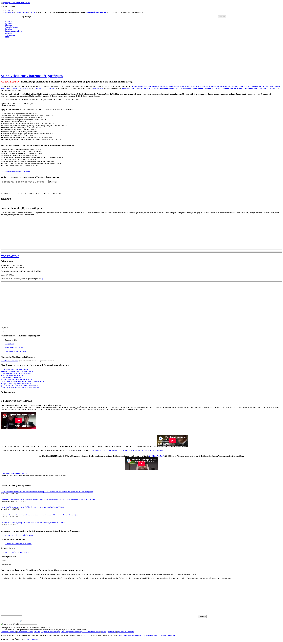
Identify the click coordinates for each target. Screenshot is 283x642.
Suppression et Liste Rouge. (50, 632)
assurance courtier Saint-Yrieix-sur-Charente (16, 383)
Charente (33, 12)
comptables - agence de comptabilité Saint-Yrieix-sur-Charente (23, 381)
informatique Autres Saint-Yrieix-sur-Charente (17, 371)
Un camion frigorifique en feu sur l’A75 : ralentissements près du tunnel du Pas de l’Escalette (33, 507)
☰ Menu (8, 37)
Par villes (8, 29)
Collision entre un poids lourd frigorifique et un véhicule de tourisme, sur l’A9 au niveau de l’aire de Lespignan (39, 515)
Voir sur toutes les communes (15, 351)
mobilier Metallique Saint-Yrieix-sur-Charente (17, 379)
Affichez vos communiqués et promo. (18, 544)
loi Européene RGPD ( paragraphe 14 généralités (199, 88)
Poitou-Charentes (22, 12)
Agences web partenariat (125, 632)
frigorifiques (9, 12)
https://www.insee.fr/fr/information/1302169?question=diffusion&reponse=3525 (147, 635)
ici (42, 279)
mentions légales (94, 632)
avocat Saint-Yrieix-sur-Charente (12, 375)
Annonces (8, 23)
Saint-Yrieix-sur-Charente (96, 12)
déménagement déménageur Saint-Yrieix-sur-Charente (20, 385)
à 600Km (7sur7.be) (156, 456)
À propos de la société (25, 632)
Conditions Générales (8, 632)
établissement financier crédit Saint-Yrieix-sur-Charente (20, 387)
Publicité (37, 632)
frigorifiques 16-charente (9, 361)
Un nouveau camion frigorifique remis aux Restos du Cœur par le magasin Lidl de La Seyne (33, 523)
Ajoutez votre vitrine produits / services (19, 535)
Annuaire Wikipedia (31, 639)
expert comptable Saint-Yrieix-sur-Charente (16, 373)
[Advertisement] (141, 55)
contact (103, 632)
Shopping (8, 25)
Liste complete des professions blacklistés (15, 171)
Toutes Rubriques (11, 27)
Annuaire (8, 10)
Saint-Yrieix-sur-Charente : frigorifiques (32, 76)
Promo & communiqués (13, 31)
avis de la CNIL (97, 88)
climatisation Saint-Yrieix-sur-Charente (14, 369)
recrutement (112, 632)
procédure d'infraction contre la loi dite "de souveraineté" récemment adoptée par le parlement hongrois (127, 450)
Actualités (8, 33)
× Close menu (10, 35)
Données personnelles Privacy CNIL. (74, 632)
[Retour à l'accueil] (15, 3)
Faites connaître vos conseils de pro (17, 552)
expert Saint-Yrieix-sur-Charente (12, 377)
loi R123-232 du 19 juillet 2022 (44, 88)
